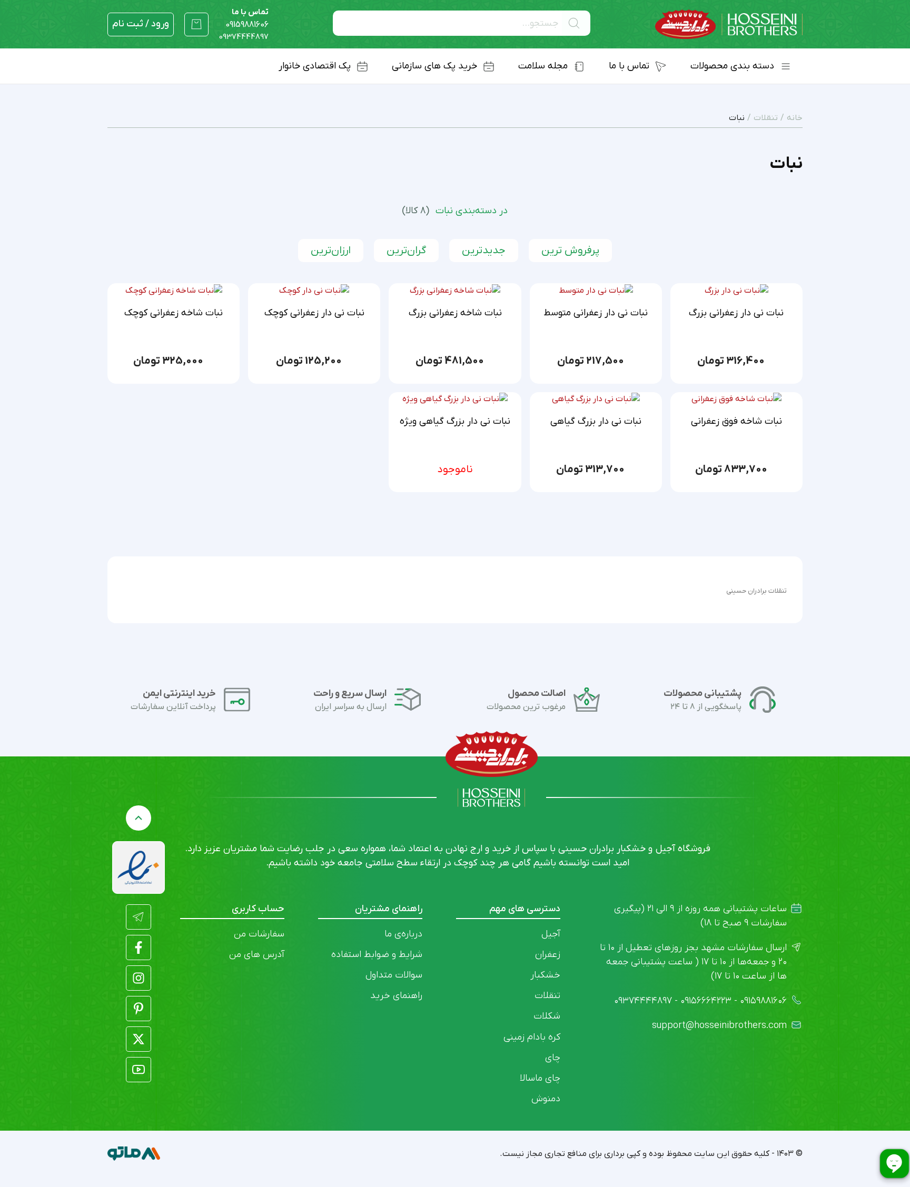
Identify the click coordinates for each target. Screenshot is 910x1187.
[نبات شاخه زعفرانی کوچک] (173, 290)
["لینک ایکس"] (138, 1039)
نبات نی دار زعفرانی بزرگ (736, 313)
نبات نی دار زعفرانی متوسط (595, 313)
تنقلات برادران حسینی (756, 590)
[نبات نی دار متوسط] (596, 290)
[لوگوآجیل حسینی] (729, 24)
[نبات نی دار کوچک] (314, 290)
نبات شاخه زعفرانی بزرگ (455, 313)
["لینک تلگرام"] (138, 917)
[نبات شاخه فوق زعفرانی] (736, 399)
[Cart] (196, 24)
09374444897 (244, 37)
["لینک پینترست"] (138, 1008)
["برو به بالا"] (138, 818)
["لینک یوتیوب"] (138, 1069)
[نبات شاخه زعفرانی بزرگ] (455, 290)
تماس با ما (247, 18)
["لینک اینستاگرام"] (138, 978)
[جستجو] (576, 23)
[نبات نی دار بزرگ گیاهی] (596, 399)
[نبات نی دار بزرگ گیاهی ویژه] (455, 399)
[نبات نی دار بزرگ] (736, 290)
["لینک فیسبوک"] (138, 947)
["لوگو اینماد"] (138, 867)
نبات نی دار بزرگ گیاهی (595, 421)
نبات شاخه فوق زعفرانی (736, 421)
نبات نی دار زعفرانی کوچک (314, 313)
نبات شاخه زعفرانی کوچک (173, 313)
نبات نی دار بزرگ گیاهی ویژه (455, 421)
